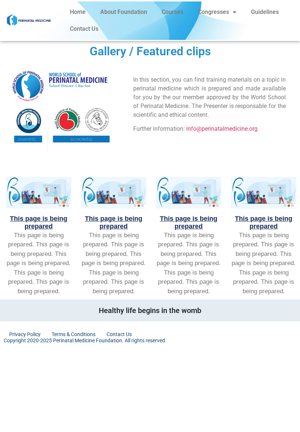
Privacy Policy (25, 334)
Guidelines (265, 11)
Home (78, 11)
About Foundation (123, 11)
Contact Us (84, 28)
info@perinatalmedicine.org (222, 128)
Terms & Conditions (73, 334)
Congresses (213, 11)
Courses (172, 11)
